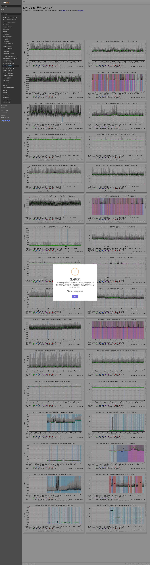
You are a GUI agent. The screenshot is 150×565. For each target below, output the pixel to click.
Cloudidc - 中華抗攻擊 (8, 75)
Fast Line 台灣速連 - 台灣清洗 (10, 17)
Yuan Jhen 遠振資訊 (7, 36)
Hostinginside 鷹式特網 (8, 53)
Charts (3, 9)
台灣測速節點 (4, 110)
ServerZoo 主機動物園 (8, 44)
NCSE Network (6, 95)
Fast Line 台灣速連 (7, 24)
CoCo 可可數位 (6, 102)
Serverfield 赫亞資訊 (7, 48)
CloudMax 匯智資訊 (7, 46)
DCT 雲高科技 (6, 34)
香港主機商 (4, 105)
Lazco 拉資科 (6, 97)
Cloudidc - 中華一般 (7, 70)
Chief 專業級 (6, 80)
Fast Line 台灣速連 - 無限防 (9, 22)
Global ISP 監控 (5, 117)
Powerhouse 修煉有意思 (8, 87)
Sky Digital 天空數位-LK (8, 65)
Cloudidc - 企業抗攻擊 (8, 73)
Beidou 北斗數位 (7, 99)
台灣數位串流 (6, 29)
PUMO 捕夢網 (6, 41)
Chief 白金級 (6, 82)
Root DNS (3, 115)
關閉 (75, 296)
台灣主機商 (4, 14)
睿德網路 (5, 90)
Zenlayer (5, 85)
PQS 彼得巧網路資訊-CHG (9, 61)
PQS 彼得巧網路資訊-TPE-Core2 (10, 58)
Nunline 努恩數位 (7, 78)
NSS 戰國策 (5, 39)
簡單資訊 (5, 92)
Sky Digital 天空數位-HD (8, 68)
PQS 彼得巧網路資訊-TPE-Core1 (10, 56)
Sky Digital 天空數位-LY (8, 63)
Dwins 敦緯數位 (6, 51)
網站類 (3, 107)
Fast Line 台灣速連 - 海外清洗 (10, 19)
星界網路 (5, 31)
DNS (2, 12)
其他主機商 (4, 112)
